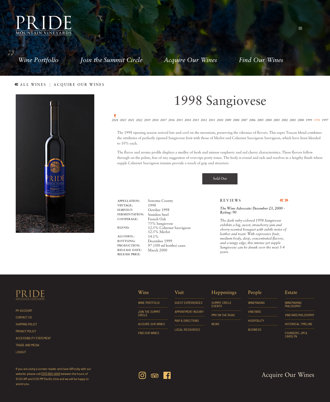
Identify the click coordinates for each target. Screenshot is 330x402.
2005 (260, 120)
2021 (131, 120)
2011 (212, 120)
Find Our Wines (261, 60)
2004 (268, 120)
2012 (204, 120)
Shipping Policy (26, 324)
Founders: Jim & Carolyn (296, 334)
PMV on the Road (223, 315)
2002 (285, 120)
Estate (291, 292)
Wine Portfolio (38, 60)
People (255, 292)
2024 (115, 120)
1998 (317, 120)
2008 (236, 120)
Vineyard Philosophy (299, 315)
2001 (293, 120)
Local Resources (187, 329)
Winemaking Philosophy (293, 304)
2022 (139, 120)
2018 (155, 120)
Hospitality (256, 320)
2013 (196, 120)
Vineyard (254, 311)
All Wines (32, 85)
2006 (252, 120)
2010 (220, 120)
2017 (163, 120)
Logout (21, 352)
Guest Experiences (188, 303)
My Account (24, 310)
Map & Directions (187, 320)
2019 (147, 120)
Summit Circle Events (221, 304)
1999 (309, 120)
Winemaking (256, 303)
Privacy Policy (26, 331)
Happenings (223, 292)
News (215, 324)
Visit (179, 292)
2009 (228, 120)
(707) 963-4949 (50, 374)
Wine (143, 292)
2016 (171, 120)
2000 (301, 120)
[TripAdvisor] (154, 376)
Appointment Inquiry (189, 311)
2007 (244, 120)
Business (254, 329)
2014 (188, 120)
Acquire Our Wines (190, 60)
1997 (325, 120)
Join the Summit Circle (111, 60)
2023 (123, 120)
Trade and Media (27, 345)
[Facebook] (167, 376)
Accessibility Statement (33, 338)
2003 (276, 120)
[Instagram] (142, 376)
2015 (179, 120)
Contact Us (24, 317)
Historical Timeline (298, 324)
